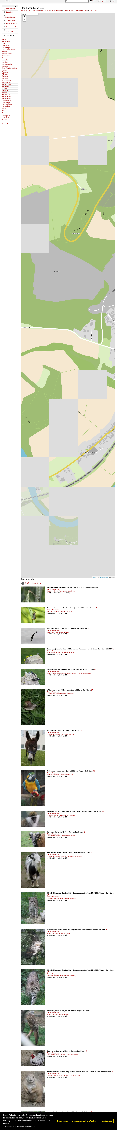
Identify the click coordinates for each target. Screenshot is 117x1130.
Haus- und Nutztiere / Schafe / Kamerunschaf (61, 836)
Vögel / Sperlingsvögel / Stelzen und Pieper (60, 652)
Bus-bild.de (9, 12)
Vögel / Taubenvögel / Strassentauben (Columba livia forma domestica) (69, 673)
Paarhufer (5, 72)
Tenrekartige (6, 103)
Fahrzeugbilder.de (9, 17)
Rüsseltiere (5, 86)
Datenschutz (6, 124)
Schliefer (5, 88)
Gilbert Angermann (53, 589)
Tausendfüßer (6, 101)
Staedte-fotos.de (11, 27)
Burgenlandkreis (69, 10)
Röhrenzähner (6, 82)
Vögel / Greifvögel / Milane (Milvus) (58, 632)
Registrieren (104, 1)
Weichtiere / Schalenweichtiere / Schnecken (60, 694)
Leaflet (95, 577)
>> (41, 583)
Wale (3, 111)
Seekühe (5, 90)
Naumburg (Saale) (82, 10)
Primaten (5, 74)
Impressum (5, 122)
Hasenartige (6, 48)
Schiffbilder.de (10, 20)
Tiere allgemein (7, 105)
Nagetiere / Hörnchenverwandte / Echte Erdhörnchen (63, 1075)
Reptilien (5, 78)
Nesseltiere (5, 66)
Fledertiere (5, 46)
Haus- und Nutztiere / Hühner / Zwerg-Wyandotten (62, 1055)
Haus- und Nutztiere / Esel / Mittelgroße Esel (60, 734)
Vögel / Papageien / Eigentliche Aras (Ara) (60, 774)
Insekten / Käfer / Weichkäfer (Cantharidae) (60, 611)
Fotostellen (5, 118)
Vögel (4, 109)
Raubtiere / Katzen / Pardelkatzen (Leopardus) (61, 898)
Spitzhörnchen (6, 96)
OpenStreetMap (103, 577)
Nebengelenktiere (7, 64)
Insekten (5, 52)
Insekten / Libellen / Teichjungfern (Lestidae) (61, 591)
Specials (5, 92)
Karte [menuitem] (24, 14)
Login (113, 1)
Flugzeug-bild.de (11, 23)
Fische (4, 43)
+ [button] (24, 16)
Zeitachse (5, 120)
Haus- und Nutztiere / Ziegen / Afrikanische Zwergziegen (64, 856)
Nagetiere (5, 62)
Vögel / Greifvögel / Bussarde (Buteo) (58, 933)
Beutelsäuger (6, 41)
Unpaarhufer (6, 107)
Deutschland (45, 10)
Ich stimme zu (106, 1121)
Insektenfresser (7, 54)
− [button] (24, 19)
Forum (94, 1)
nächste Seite (33, 583)
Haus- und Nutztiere (8, 50)
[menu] (30, 14)
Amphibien (5, 39)
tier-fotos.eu (8, 1)
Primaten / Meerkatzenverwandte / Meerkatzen (61, 815)
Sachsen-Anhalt (56, 10)
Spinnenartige (6, 94)
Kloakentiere (6, 56)
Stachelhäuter (6, 98)
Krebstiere (5, 58)
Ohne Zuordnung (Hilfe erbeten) (9, 69)
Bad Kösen (93, 10)
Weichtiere (5, 113)
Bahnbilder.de (10, 9)
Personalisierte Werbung (25, 1126)
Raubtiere (5, 76)
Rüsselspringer (7, 84)
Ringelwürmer (6, 80)
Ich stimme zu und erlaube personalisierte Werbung (77, 1121)
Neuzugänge (6, 116)
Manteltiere (5, 60)
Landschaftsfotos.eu (10, 32)
